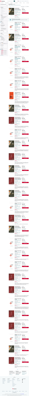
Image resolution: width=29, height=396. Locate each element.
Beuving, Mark (19, 69)
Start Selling (8, 379)
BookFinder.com (14, 392)
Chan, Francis (16, 69)
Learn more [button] (2, 55)
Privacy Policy (13, 383)
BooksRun (17, 280)
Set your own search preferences (24, 374)
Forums (13, 382)
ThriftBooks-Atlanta (18, 363)
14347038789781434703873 (17, 121)
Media (12, 380)
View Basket (3, 383)
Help (17, 379)
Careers (13, 381)
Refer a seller (8, 382)
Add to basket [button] (25, 61)
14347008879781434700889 (17, 12)
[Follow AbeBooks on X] (22, 381)
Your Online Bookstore (18, 14)
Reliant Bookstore (18, 98)
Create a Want (10, 374)
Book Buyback (8, 381)
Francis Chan (16, 23)
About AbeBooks (13, 379)
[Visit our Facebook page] (22, 379)
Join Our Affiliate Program (9, 380)
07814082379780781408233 (17, 27)
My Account (3, 381)
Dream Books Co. (17, 292)
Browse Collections (4, 380)
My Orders (3, 382)
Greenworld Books (18, 159)
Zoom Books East (17, 208)
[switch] (1, 43)
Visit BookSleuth (17, 374)
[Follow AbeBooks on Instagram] (22, 382)
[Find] (14, 1)
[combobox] (10, 1)
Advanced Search (4, 379)
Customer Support (18, 380)
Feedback (28, 140)
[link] (27, 6)
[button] (9, 6)
